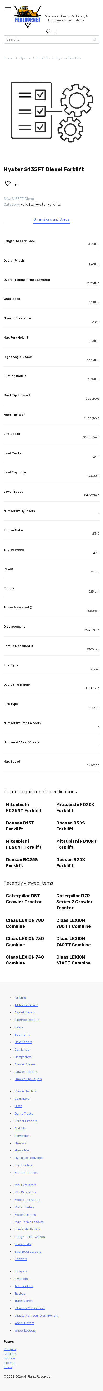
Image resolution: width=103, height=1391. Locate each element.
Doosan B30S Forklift (70, 826)
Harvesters (22, 1150)
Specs (25, 58)
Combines (22, 1049)
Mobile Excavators (27, 1200)
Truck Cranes (23, 1301)
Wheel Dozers (24, 1323)
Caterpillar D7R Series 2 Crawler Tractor (74, 902)
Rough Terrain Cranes (30, 1237)
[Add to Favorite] (8, 183)
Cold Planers (23, 1042)
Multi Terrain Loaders (29, 1222)
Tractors (20, 1293)
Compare (10, 1349)
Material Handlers (26, 1173)
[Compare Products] (55, 31)
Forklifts (43, 58)
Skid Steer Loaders (28, 1251)
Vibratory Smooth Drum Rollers (36, 1315)
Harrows (20, 1143)
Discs (18, 1106)
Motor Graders (24, 1207)
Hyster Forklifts (68, 58)
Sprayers (21, 1271)
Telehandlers (24, 1286)
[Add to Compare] (17, 183)
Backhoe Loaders (27, 1020)
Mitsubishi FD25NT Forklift (24, 807)
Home (8, 58)
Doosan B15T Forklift (20, 826)
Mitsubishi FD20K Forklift (75, 807)
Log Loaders (23, 1165)
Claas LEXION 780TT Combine (73, 923)
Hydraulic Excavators (29, 1158)
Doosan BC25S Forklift (22, 862)
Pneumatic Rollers (27, 1229)
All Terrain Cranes (26, 1005)
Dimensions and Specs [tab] (51, 219)
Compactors (23, 1057)
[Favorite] (48, 31)
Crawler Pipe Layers (28, 1079)
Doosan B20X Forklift (70, 862)
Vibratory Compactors (30, 1308)
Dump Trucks (24, 1113)
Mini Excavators (25, 1192)
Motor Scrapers (25, 1214)
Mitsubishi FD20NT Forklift (24, 844)
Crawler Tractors (25, 1091)
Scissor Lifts (23, 1244)
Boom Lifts (22, 1034)
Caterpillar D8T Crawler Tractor (24, 899)
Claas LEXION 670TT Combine (73, 960)
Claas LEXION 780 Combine (25, 923)
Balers (19, 1027)
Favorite (9, 1358)
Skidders (21, 1259)
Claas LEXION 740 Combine (25, 960)
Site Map (10, 1363)
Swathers (21, 1278)
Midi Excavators (25, 1185)
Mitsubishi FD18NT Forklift (76, 844)
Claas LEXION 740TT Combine (73, 941)
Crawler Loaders (26, 1072)
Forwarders (22, 1136)
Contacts (10, 1354)
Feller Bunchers (26, 1121)
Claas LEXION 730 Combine (25, 941)
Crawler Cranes (25, 1064)
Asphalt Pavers (25, 1012)
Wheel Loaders (25, 1330)
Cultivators (22, 1098)
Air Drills (20, 997)
